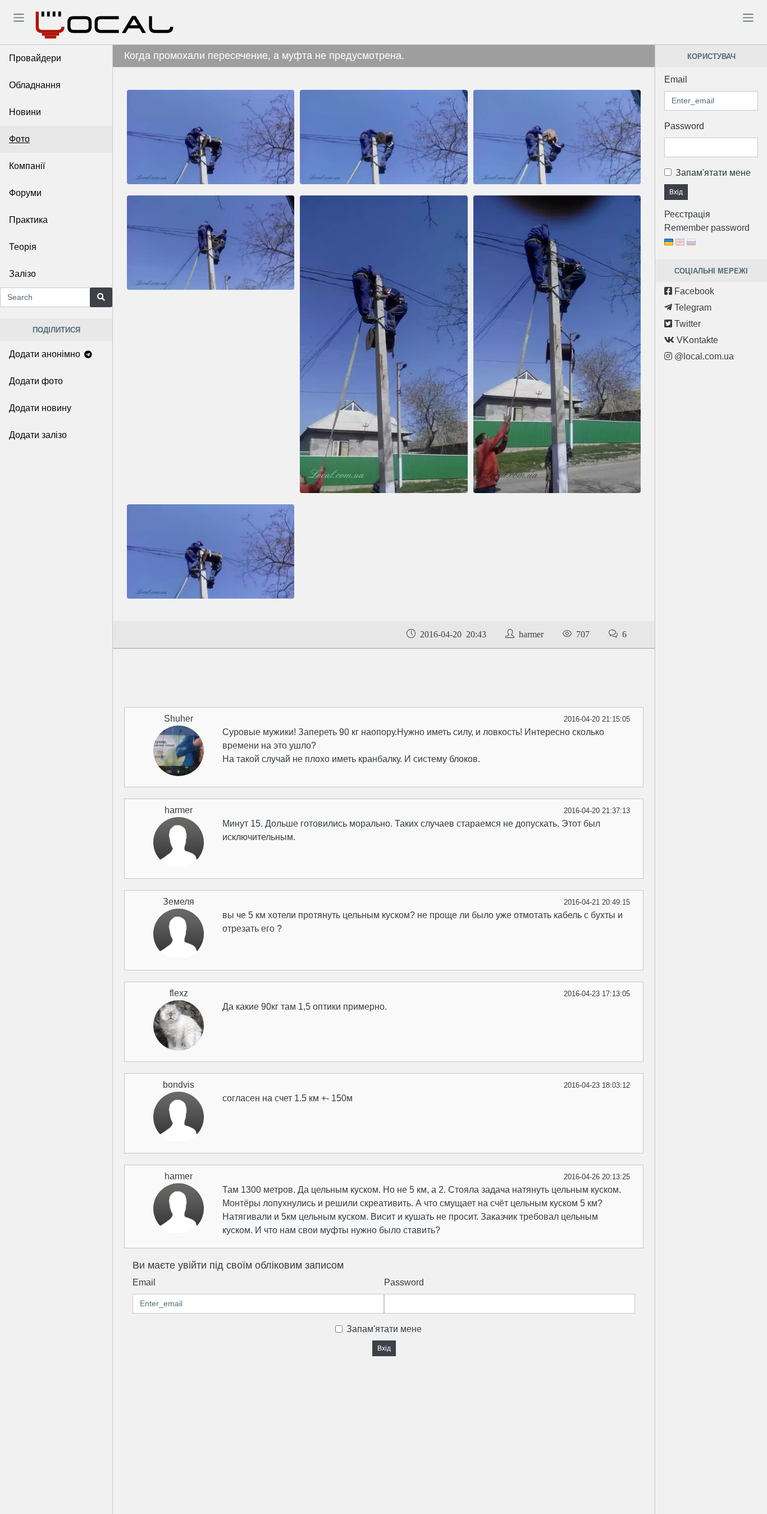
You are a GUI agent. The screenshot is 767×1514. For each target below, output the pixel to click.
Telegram (691, 307)
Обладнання (35, 85)
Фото (19, 139)
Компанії (27, 166)
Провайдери (35, 58)
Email (144, 1282)
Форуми (25, 193)
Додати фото (36, 381)
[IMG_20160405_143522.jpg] (383, 343)
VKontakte (696, 340)
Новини (25, 112)
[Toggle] (18, 17)
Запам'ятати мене (384, 1329)
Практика (28, 220)
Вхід (384, 1348)
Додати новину (40, 408)
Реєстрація (687, 214)
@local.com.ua (703, 356)
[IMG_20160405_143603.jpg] (210, 242)
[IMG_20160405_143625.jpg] (383, 137)
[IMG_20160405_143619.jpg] (557, 137)
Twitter (686, 324)
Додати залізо (38, 435)
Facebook (693, 291)
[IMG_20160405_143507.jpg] (557, 343)
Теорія (22, 247)
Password (404, 1282)
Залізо (22, 274)
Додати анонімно (46, 354)
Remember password (707, 227)
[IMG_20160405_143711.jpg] (210, 137)
